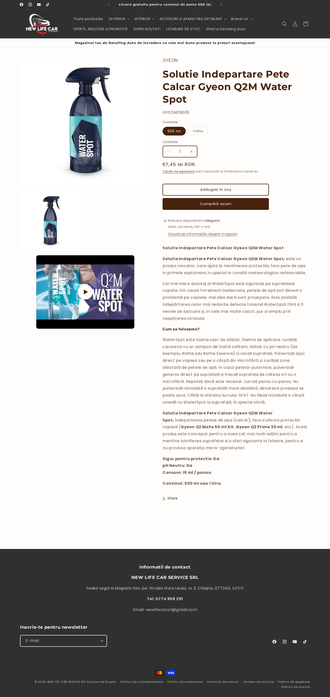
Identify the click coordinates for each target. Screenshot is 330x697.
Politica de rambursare (184, 682)
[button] (119, 19)
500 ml (174, 131)
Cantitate (170, 142)
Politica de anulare (295, 687)
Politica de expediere (294, 682)
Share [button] (172, 498)
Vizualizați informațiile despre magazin (202, 234)
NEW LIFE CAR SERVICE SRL (66, 682)
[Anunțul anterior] (108, 4)
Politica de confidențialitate (142, 682)
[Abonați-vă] (101, 641)
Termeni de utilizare (259, 682)
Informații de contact (223, 682)
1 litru (200, 131)
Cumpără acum (215, 203)
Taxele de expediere (178, 171)
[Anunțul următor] (221, 4)
